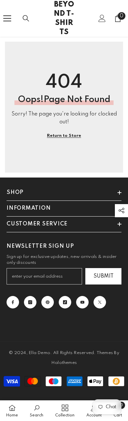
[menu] (7, 18)
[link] (36, 411)
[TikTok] (65, 302)
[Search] (26, 18)
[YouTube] (82, 302)
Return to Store (64, 136)
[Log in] (102, 18)
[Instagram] (30, 302)
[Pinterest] (47, 302)
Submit (104, 276)
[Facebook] (13, 302)
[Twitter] (100, 302)
